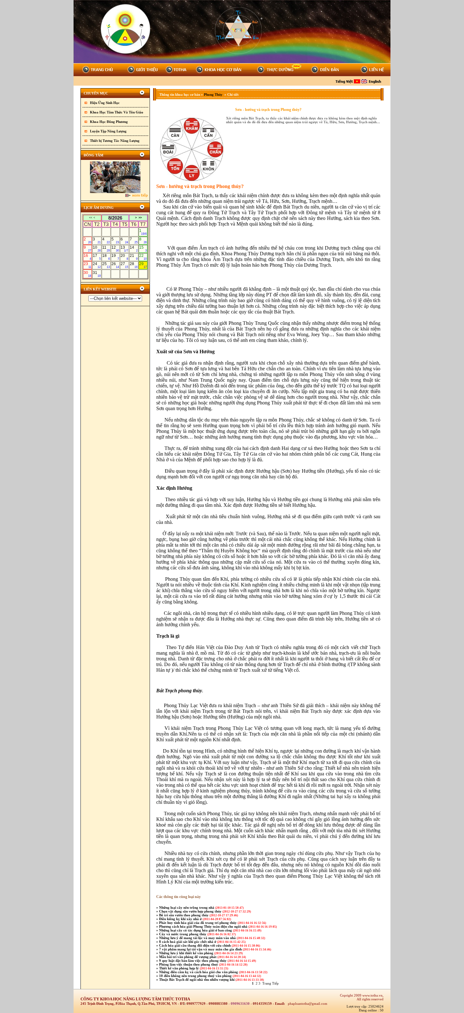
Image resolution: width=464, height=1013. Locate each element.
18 (106, 256)
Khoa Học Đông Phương (109, 122)
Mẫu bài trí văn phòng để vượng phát (188, 957)
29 (143, 265)
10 (96, 248)
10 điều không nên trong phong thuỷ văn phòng (196, 976)
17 (96, 256)
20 (124, 256)
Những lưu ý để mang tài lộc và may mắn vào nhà (198, 938)
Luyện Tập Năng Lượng (108, 131)
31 (96, 273)
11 (106, 248)
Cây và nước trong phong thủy (183, 934)
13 (124, 248)
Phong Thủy (213, 94)
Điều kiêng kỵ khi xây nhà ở (181, 919)
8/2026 (115, 218)
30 (87, 273)
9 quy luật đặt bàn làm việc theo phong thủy (193, 960)
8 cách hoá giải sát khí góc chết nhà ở (188, 941)
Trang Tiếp (270, 983)
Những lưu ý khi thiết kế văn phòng (186, 953)
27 (124, 265)
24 (96, 265)
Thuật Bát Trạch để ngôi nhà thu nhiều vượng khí (197, 979)
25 (106, 265)
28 (133, 265)
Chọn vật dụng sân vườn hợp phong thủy (191, 911)
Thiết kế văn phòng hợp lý (179, 968)
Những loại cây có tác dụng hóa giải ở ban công (196, 930)
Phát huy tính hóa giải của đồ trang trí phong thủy (198, 923)
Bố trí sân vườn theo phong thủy (184, 915)
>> (140, 217)
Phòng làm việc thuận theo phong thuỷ (189, 964)
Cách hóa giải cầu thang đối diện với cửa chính (195, 945)
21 (133, 256)
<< (90, 217)
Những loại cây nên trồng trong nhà (187, 907)
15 (143, 248)
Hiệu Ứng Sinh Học (105, 103)
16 (87, 256)
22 (143, 256)
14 (133, 248)
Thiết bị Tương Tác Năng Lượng (115, 141)
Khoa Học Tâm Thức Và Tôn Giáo (116, 112)
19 (115, 256)
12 (115, 248)
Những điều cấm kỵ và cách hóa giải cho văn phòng (199, 972)
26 (115, 265)
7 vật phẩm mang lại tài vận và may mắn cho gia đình (201, 949)
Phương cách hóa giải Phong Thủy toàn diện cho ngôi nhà (203, 926)
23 (87, 265)
